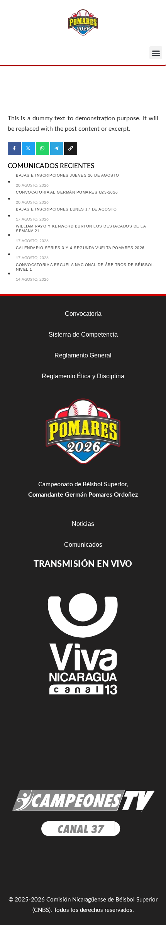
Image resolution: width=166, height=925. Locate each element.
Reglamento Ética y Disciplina (83, 376)
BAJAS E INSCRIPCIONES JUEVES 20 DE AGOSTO (67, 175)
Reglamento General (83, 355)
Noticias (83, 524)
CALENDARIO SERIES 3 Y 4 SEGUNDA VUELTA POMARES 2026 (80, 248)
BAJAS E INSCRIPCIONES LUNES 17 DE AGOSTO (66, 209)
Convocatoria (83, 313)
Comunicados (83, 544)
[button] (155, 52)
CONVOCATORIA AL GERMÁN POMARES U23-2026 (67, 192)
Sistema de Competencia (83, 334)
